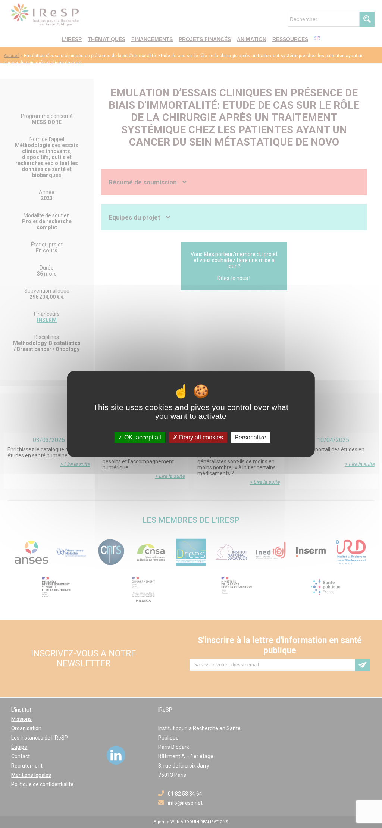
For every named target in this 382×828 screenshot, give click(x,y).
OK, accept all (142, 437)
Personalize (250, 437)
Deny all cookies (200, 437)
